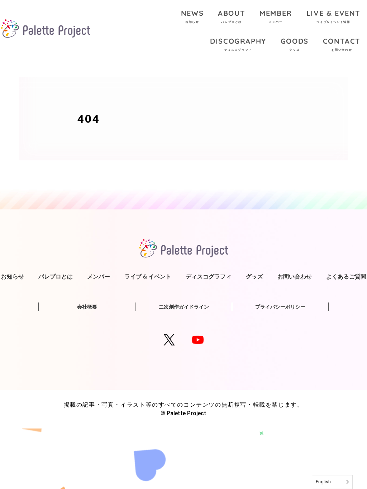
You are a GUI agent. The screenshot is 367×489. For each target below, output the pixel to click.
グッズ (254, 276)
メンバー (98, 276)
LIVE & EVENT (333, 16)
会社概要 (87, 307)
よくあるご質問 (346, 276)
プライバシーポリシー (280, 307)
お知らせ (12, 276)
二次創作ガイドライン (184, 307)
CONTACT (342, 44)
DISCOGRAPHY (238, 44)
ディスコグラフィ (209, 276)
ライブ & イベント (147, 276)
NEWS (192, 16)
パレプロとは (55, 276)
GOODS (295, 44)
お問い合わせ (294, 276)
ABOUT (231, 16)
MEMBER (275, 16)
